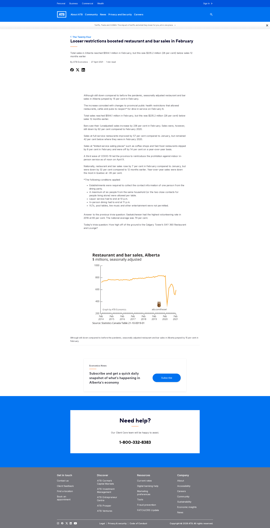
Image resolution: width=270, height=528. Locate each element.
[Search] (213, 14)
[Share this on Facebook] (71, 70)
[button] (267, 25)
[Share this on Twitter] (77, 70)
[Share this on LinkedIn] (83, 70)
